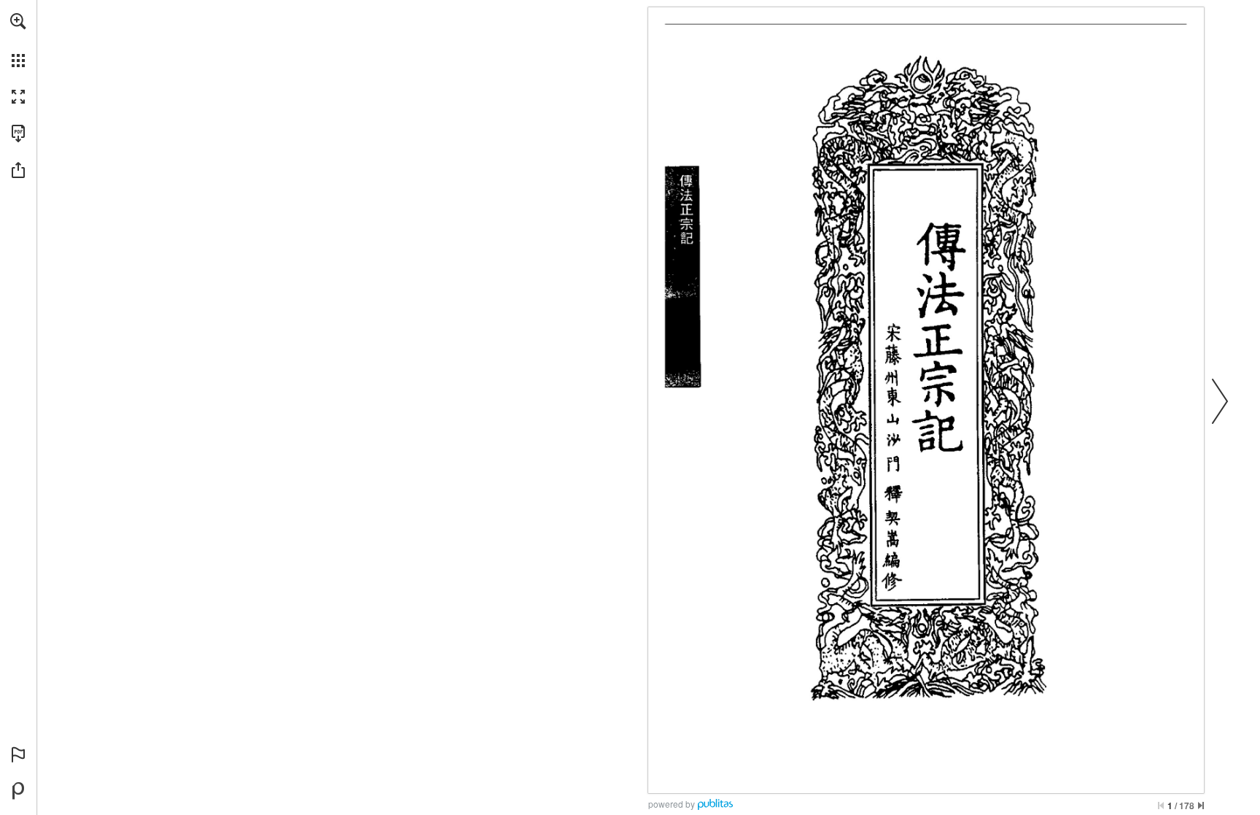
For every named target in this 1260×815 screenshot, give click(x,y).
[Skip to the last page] (1201, 805)
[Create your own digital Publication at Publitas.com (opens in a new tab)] (18, 791)
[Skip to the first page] (1161, 805)
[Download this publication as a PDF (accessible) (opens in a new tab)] (18, 133)
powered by (671, 803)
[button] (18, 21)
